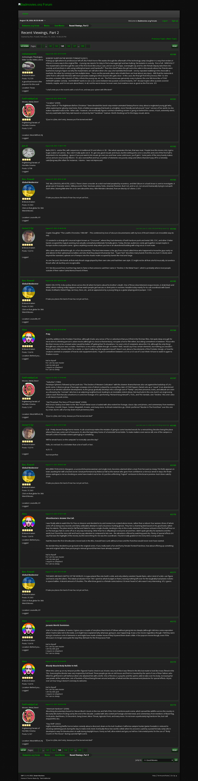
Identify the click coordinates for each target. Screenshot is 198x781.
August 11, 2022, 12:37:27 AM (56, 425)
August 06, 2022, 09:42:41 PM (56, 99)
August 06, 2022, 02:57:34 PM (56, 54)
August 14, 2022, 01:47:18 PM (56, 621)
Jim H (25, 145)
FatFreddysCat (30, 98)
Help (154, 776)
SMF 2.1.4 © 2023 (27, 775)
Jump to (138, 760)
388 (82, 46)
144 (56, 46)
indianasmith (29, 53)
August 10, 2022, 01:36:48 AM (56, 330)
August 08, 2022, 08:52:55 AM (56, 281)
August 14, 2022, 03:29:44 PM (56, 661)
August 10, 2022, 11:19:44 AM (56, 378)
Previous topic (158, 39)
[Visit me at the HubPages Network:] (23, 132)
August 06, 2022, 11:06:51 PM (56, 146)
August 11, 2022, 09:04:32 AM (56, 465)
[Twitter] (23, 254)
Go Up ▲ (174, 776)
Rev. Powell (28, 179)
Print (174, 46)
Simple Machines (39, 775)
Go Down (25, 46)
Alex (24, 329)
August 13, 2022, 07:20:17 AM (56, 514)
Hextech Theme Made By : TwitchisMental (35, 778)
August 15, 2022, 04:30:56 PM (56, 704)
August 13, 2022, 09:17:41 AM (56, 572)
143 (50, 46)
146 (68, 46)
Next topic (172, 39)
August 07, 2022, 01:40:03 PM (56, 228)
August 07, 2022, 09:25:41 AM (56, 179)
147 (74, 46)
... (46, 46)
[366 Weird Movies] (23, 214)
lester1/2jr (28, 228)
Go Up (23, 750)
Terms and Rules (163, 776)
